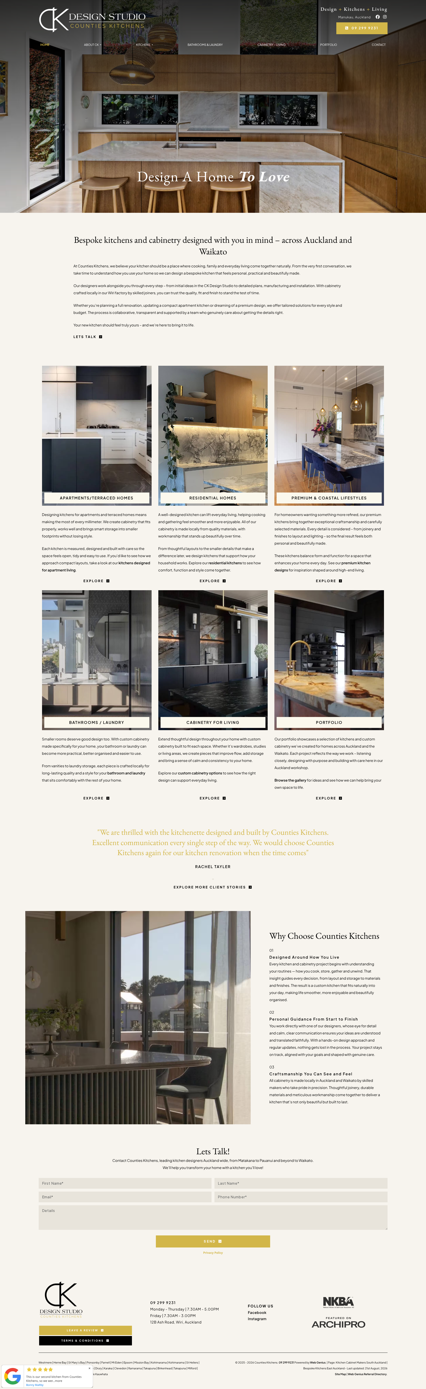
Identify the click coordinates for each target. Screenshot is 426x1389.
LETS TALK (85, 337)
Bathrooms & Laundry (205, 45)
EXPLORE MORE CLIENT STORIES (210, 887)
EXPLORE (93, 581)
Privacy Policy (213, 1253)
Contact (379, 45)
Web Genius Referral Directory (367, 1374)
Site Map (340, 1374)
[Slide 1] (213, 879)
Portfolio (328, 45)
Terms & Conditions (82, 1340)
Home (44, 45)
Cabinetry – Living (271, 45)
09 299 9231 (365, 28)
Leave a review (82, 1330)
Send (210, 1241)
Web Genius (317, 1362)
